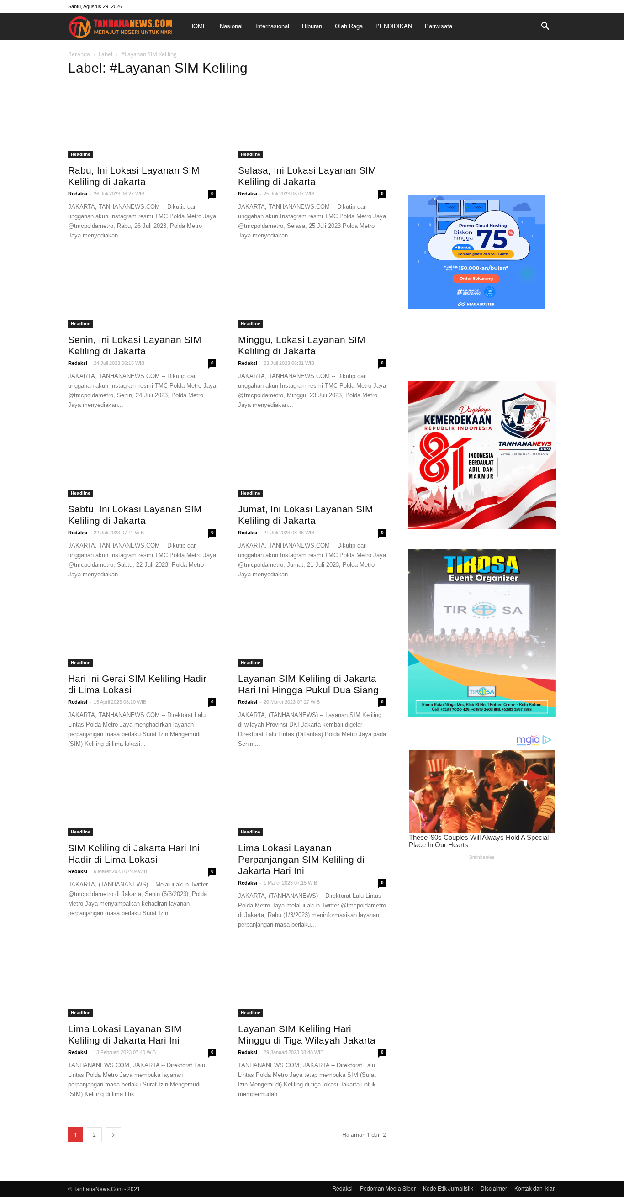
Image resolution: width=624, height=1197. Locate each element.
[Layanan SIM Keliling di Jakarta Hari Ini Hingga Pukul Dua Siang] (312, 630)
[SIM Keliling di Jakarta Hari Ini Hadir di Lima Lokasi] (142, 799)
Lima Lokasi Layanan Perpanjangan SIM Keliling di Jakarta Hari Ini (301, 859)
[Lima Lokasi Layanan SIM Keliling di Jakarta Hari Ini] (142, 980)
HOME (198, 26)
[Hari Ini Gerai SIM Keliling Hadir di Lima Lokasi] (142, 630)
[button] (545, 26)
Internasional (272, 26)
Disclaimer (494, 1188)
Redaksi (77, 193)
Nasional (231, 26)
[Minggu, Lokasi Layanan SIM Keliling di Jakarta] (312, 291)
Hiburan (312, 26)
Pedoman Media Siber (388, 1188)
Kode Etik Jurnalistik (448, 1188)
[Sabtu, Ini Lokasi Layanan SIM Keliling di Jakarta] (142, 460)
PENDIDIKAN (393, 26)
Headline (80, 154)
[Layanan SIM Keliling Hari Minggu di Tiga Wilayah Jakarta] (312, 980)
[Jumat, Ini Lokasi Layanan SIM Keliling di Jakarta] (312, 460)
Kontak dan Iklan (535, 1188)
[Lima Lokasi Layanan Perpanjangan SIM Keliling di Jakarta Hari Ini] (312, 799)
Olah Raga (349, 26)
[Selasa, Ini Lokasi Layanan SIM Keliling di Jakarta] (312, 121)
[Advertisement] (482, 120)
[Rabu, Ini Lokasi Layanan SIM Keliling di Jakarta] (142, 121)
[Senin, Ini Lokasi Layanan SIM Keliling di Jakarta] (142, 291)
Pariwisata (438, 26)
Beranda (79, 54)
